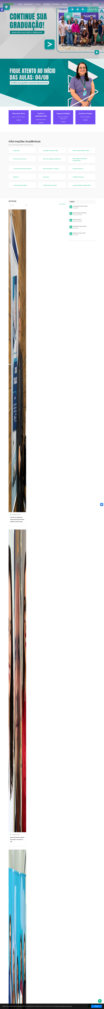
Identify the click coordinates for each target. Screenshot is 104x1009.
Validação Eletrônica (78, 177)
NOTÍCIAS (12, 201)
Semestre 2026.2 (77, 219)
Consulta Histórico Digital (50, 185)
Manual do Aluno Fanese (19, 159)
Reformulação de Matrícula (80, 213)
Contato (64, 4)
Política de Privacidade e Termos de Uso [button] (63, 1006)
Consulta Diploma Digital (20, 185)
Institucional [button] (28, 4)
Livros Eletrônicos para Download (22, 168)
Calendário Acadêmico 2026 (50, 150)
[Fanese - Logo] (10, 4)
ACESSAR (18, 120)
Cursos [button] (38, 4)
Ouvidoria (46, 4)
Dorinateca (46, 177)
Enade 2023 (16, 150)
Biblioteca (96, 4)
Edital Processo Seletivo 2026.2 (81, 150)
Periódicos (56, 4)
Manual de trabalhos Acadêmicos (52, 159)
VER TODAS (62, 204)
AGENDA (72, 202)
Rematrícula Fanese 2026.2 (79, 226)
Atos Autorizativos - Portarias (51, 168)
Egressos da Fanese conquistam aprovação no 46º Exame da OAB (17, 839)
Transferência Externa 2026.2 (80, 206)
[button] (2, 10)
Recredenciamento (78, 168)
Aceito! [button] (96, 1006)
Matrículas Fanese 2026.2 (79, 233)
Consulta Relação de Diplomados (82, 185)
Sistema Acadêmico (84, 4)
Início (20, 4)
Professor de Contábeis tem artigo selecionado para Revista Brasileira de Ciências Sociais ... (17, 519)
